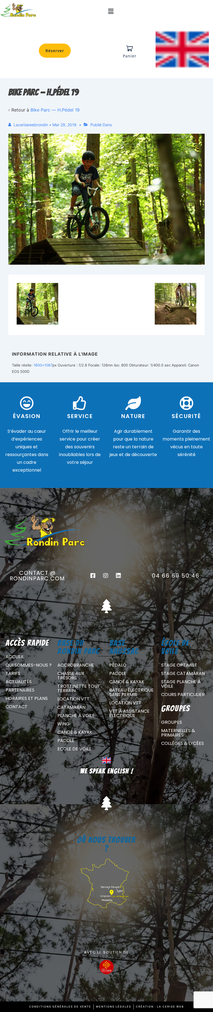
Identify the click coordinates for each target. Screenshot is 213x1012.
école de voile (175, 647)
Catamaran (71, 707)
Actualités (19, 682)
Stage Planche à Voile (181, 684)
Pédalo (117, 665)
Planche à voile (76, 715)
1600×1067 (43, 365)
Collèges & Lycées (182, 743)
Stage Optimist (179, 665)
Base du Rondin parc (78, 647)
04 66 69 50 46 (175, 576)
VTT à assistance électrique (129, 713)
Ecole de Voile (74, 749)
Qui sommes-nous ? (29, 665)
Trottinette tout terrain (78, 688)
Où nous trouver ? (106, 844)
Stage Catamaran (183, 673)
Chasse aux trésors (70, 675)
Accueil (15, 657)
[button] (110, 11)
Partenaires (20, 690)
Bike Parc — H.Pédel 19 (55, 110)
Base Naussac (123, 647)
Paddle (65, 740)
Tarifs (13, 673)
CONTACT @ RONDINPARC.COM (37, 575)
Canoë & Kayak (74, 732)
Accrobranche (75, 665)
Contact (16, 707)
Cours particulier (183, 694)
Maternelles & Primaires (178, 732)
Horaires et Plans (27, 698)
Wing (63, 724)
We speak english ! (106, 771)
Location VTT (73, 699)
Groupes (171, 722)
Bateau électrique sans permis (131, 692)
